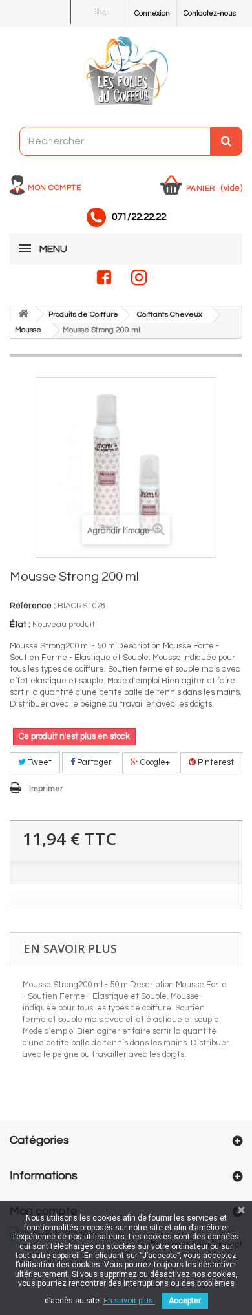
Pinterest (215, 762)
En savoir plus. (129, 1300)
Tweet (39, 762)
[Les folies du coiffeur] (126, 71)
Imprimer (46, 788)
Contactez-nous (210, 13)
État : (20, 624)
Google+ (154, 762)
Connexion (152, 13)
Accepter (185, 1300)
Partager (93, 762)
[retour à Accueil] (23, 314)
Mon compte (54, 188)
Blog (99, 10)
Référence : (33, 605)
